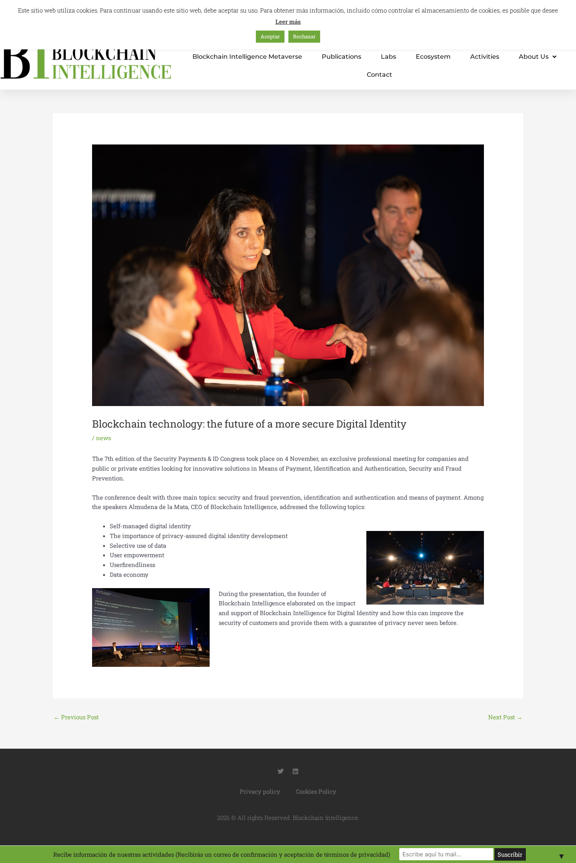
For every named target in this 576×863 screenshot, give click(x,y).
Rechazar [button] (304, 36)
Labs (388, 56)
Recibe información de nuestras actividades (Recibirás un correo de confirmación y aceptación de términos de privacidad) (221, 854)
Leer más (288, 21)
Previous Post (76, 717)
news (103, 438)
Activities (484, 56)
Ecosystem (433, 56)
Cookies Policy (316, 791)
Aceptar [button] (270, 36)
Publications (341, 56)
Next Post (505, 717)
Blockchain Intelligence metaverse (247, 56)
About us (534, 56)
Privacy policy (260, 791)
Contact (379, 74)
